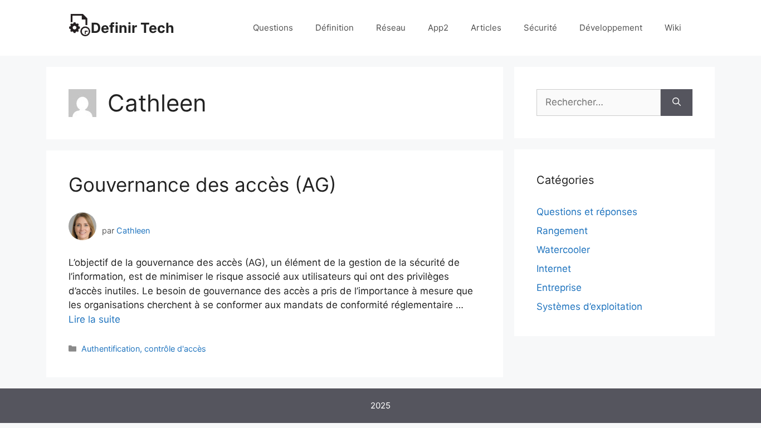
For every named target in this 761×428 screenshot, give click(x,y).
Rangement (562, 230)
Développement (610, 27)
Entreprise (559, 287)
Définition (334, 27)
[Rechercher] (676, 102)
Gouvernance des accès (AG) (202, 184)
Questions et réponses (586, 211)
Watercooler (563, 249)
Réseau (391, 27)
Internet (553, 268)
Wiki (673, 27)
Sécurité (540, 27)
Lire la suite (94, 319)
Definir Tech (132, 28)
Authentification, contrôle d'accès (143, 348)
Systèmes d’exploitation (589, 306)
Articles (486, 27)
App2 (438, 27)
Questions (273, 27)
